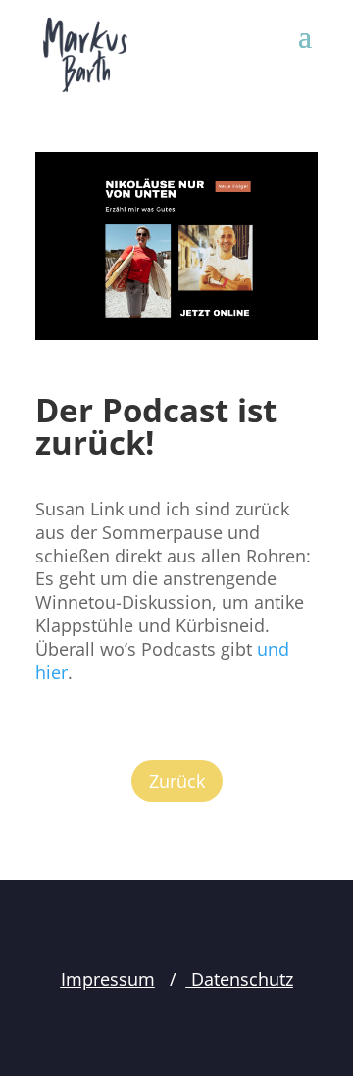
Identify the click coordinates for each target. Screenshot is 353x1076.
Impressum (108, 979)
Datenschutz (239, 979)
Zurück (177, 781)
